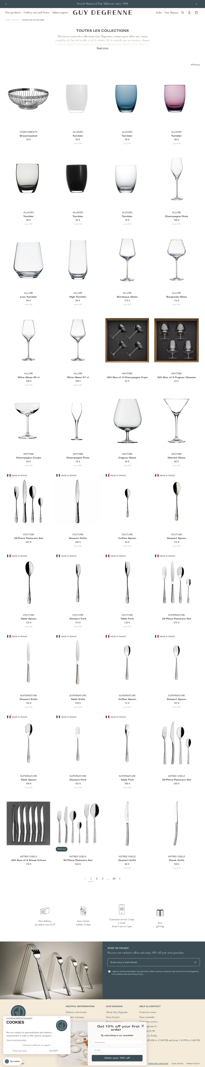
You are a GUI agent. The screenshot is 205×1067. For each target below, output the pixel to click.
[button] (12, 1061)
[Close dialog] (142, 1025)
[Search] (182, 12)
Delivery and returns (76, 1012)
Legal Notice (177, 1063)
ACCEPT (53, 1050)
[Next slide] (196, 4)
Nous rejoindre (147, 1017)
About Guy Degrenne (117, 1012)
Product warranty (75, 1017)
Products (16, 20)
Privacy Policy (193, 1063)
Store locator (113, 1017)
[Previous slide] (6, 4)
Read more (102, 48)
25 (114, 878)
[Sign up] (195, 962)
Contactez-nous (147, 1012)
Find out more (20, 1050)
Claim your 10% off (117, 1058)
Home (7, 20)
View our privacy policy (16, 1040)
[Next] (120, 879)
